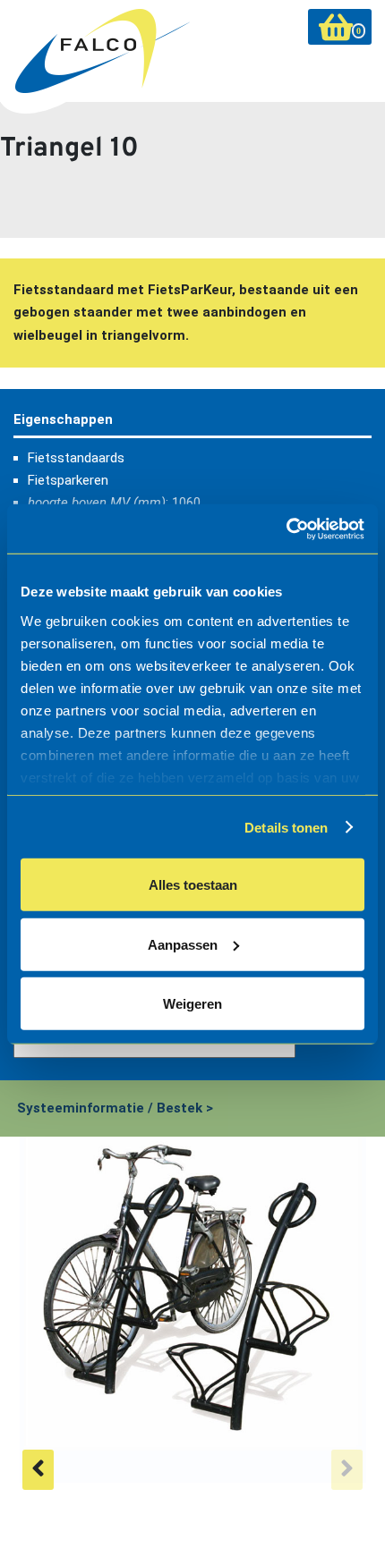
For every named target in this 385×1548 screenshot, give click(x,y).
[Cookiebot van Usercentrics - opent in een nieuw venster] (286, 528)
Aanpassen (183, 944)
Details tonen (286, 826)
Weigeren (192, 1003)
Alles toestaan (193, 884)
